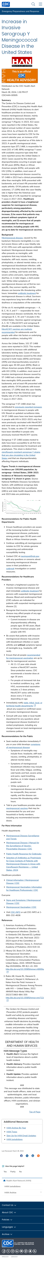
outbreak (10, 568)
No (20, 1171)
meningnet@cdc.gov (30, 556)
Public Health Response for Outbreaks (23, 853)
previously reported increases (28, 407)
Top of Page (34, 1112)
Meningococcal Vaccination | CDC (21, 907)
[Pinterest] (26, 1251)
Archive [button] (6, 1234)
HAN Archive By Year (16, 1127)
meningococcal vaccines (17, 808)
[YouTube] (21, 1251)
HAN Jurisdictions (15, 1139)
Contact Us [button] (8, 1205)
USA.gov (14, 1257)
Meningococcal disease (12, 237)
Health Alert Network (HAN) (18, 1180)
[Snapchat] (30, 1251)
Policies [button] (6, 1219)
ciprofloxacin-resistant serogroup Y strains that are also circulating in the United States (21, 455)
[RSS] (35, 1251)
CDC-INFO (15, 912)
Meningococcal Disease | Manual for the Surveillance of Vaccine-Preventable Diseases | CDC (22, 845)
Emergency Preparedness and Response (20, 11)
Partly (13, 1171)
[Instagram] (13, 1251)
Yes (5, 1171)
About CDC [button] (8, 1212)
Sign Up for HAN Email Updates (21, 1135)
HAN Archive (10, 1192)
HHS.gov (5, 1257)
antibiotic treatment (27, 293)
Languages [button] (8, 1226)
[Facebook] (4, 1251)
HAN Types (12, 1131)
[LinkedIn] (17, 1251)
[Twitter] (8, 1251)
